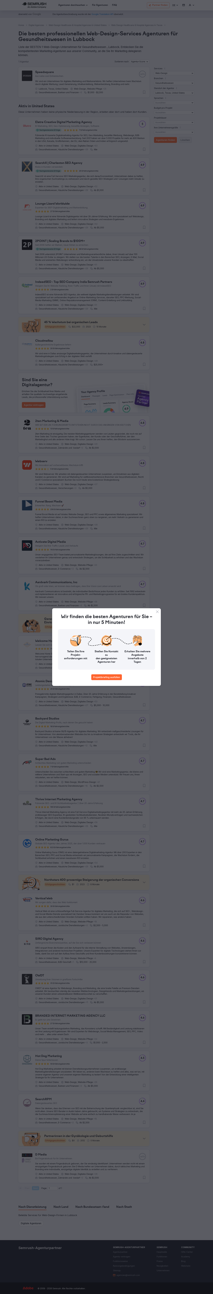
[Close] (157, 611)
